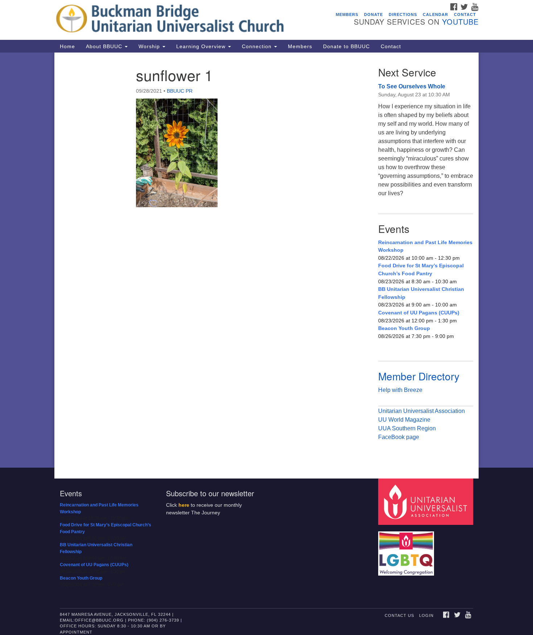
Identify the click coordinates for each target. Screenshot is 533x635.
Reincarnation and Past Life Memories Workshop (425, 246)
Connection (257, 46)
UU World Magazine (404, 420)
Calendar (435, 14)
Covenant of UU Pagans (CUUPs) (418, 313)
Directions (403, 14)
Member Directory (418, 376)
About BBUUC (105, 46)
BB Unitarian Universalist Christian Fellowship (421, 293)
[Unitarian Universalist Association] (426, 501)
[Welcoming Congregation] (407, 550)
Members (347, 14)
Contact (465, 14)
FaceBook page (398, 437)
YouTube (460, 21)
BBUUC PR (180, 91)
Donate (373, 14)
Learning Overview (201, 46)
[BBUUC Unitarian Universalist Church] (178, 20)
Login (426, 615)
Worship (150, 46)
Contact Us (399, 615)
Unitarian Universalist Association (421, 411)
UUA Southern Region (407, 428)
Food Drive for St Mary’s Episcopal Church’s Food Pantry (421, 269)
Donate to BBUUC (346, 46)
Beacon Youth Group (404, 328)
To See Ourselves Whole (411, 86)
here (183, 505)
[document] (266, 260)
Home (67, 46)
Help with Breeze (400, 390)
